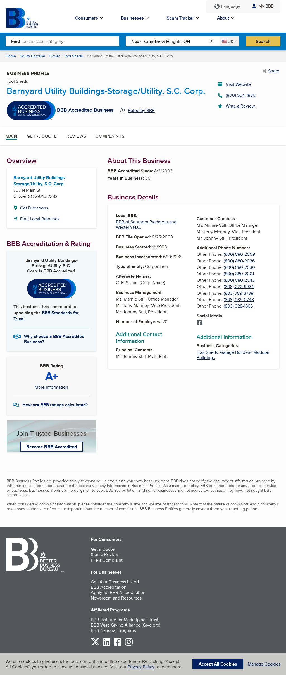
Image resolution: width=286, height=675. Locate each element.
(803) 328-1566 (238, 306)
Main (11, 136)
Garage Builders (235, 352)
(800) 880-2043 (239, 280)
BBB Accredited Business (85, 110)
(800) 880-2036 (239, 261)
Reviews (76, 136)
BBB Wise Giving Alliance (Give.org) (125, 625)
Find (15, 41)
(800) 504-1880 (241, 95)
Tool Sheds (73, 56)
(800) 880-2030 (239, 267)
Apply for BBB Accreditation (118, 592)
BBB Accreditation (109, 587)
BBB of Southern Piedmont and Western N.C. (146, 224)
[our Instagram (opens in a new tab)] (128, 645)
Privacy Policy (141, 667)
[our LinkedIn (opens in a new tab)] (106, 645)
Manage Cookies (264, 664)
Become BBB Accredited (51, 446)
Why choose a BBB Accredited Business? (54, 338)
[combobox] (71, 41)
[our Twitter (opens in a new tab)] (95, 645)
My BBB (266, 6)
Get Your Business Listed (115, 582)
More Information (51, 387)
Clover (54, 56)
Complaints (110, 136)
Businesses (132, 18)
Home (11, 56)
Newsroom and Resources (116, 598)
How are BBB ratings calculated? (55, 405)
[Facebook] (200, 323)
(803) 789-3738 (238, 293)
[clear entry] (213, 41)
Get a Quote (42, 136)
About (223, 18)
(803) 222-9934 (239, 286)
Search (263, 41)
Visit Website (238, 84)
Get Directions (34, 208)
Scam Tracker (180, 18)
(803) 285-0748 (239, 299)
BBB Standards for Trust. (46, 316)
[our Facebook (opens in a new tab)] (117, 645)
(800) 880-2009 (239, 254)
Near (136, 41)
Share (273, 71)
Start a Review (105, 554)
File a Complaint (107, 560)
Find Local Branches (39, 218)
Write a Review (240, 106)
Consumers (86, 18)
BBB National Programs (113, 630)
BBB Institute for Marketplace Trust (124, 619)
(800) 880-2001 (239, 274)
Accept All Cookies (218, 664)
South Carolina (32, 56)
